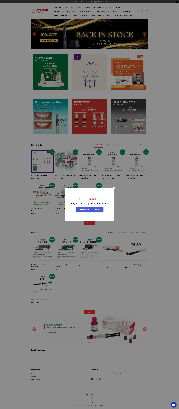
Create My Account (89, 209)
